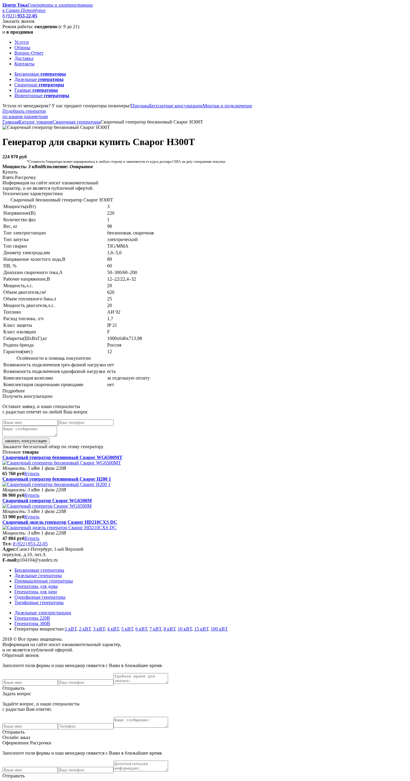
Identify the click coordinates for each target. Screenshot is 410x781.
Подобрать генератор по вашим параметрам (25, 114)
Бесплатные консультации (176, 105)
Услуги (21, 42)
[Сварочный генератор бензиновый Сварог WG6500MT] (61, 462)
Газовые (36, 90)
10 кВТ (185, 628)
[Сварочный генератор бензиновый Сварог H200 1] (56, 484)
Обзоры (22, 47)
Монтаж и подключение (227, 105)
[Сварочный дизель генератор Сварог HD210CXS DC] (59, 527)
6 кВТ (141, 628)
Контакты (24, 63)
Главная (10, 121)
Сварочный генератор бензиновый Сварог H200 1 (56, 478)
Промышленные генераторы (43, 580)
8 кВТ (169, 628)
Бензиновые (40, 73)
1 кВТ (71, 628)
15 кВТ (201, 628)
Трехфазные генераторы (39, 602)
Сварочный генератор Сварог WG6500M (47, 500)
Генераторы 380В (32, 623)
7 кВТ (155, 628)
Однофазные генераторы (39, 597)
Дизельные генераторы (38, 575)
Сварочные (39, 84)
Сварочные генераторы (77, 121)
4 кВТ (113, 628)
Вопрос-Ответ (29, 52)
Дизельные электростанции (42, 612)
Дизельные (39, 79)
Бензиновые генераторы (39, 570)
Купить (31, 473)
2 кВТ (85, 628)
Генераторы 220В (32, 618)
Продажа (140, 105)
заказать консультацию (26, 441)
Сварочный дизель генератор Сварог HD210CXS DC (59, 522)
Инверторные (41, 95)
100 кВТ (219, 628)
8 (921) (19, 15)
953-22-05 (30, 543)
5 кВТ (127, 628)
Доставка (23, 58)
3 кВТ (99, 628)
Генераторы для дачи (35, 591)
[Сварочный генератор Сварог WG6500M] (47, 505)
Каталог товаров (36, 121)
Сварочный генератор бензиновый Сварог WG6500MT (62, 457)
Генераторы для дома (36, 586)
